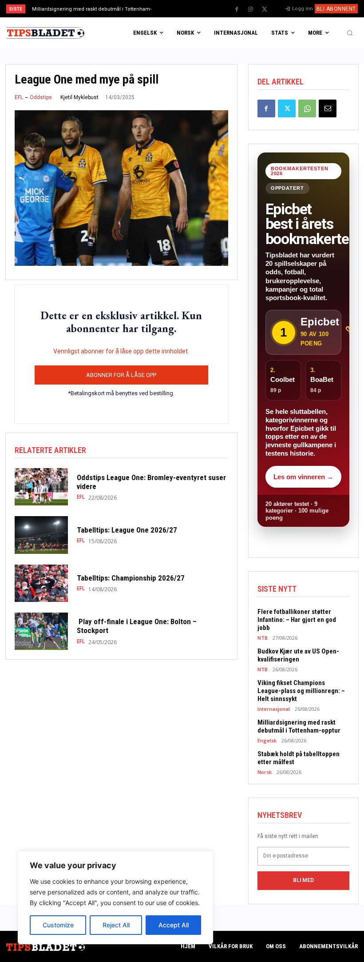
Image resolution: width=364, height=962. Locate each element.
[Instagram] (251, 9)
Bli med (303, 880)
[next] (200, 8)
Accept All (173, 925)
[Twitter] (264, 9)
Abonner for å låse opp (121, 375)
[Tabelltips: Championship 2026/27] (41, 583)
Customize (58, 925)
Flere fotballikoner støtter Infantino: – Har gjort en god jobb (296, 620)
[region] (115, 897)
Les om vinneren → (303, 477)
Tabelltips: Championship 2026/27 (131, 577)
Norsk (264, 772)
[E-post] (327, 108)
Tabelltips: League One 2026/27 (127, 529)
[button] (349, 32)
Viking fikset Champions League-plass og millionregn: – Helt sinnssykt (301, 691)
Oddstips (41, 97)
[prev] (186, 8)
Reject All (116, 925)
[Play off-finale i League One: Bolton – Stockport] (41, 631)
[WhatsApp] (307, 108)
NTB (262, 637)
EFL (19, 97)
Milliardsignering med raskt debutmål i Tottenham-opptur (298, 726)
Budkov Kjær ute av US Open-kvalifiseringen (298, 655)
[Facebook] (237, 9)
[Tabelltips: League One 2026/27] (41, 534)
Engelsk (267, 740)
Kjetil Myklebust (79, 97)
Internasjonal (273, 708)
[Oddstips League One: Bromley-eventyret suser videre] (41, 486)
